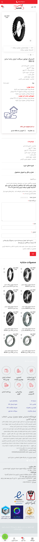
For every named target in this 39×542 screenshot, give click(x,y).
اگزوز (9, 434)
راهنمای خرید (13, 401)
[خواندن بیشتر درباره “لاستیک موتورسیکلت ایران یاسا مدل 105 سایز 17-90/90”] (4, 335)
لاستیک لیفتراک (23, 443)
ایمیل (33, 232)
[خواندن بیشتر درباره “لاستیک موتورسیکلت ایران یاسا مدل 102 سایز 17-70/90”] (4, 313)
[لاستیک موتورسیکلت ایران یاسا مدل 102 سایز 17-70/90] (10, 318)
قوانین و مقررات (31, 408)
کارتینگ (29, 441)
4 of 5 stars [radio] (22, 197)
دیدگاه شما (32, 201)
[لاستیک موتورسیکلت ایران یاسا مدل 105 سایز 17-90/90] (10, 340)
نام (34, 224)
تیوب (17, 434)
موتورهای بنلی (29, 436)
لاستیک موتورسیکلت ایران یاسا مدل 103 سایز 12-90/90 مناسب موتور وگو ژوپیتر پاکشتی (28, 353)
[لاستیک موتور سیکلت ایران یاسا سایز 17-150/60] (27, 274)
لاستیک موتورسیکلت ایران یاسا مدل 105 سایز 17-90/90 (11, 352)
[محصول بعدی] (28, 55)
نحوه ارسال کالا (12, 404)
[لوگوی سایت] (18, 7)
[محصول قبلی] (33, 55)
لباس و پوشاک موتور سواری (11, 436)
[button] (5, 537)
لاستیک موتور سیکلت (26, 50)
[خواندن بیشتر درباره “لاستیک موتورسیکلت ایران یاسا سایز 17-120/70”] (4, 291)
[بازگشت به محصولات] (30, 55)
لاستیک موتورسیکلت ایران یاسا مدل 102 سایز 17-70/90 (11, 329)
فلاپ (12, 434)
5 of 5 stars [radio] (21, 197)
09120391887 (21, 2)
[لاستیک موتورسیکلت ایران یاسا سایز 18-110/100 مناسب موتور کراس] (27, 318)
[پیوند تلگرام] (27, 460)
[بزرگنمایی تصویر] (30, 40)
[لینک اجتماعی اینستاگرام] (32, 460)
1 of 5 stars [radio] (27, 197)
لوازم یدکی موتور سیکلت (16, 431)
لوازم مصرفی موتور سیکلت (20, 48)
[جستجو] (2, 2)
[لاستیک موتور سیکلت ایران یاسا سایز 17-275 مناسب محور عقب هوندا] (10, 274)
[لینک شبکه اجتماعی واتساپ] (30, 460)
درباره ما (33, 401)
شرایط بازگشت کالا (12, 408)
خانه (32, 48)
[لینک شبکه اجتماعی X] (34, 460)
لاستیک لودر (31, 443)
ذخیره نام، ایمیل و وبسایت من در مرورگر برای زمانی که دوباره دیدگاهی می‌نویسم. (19, 241)
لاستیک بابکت (16, 443)
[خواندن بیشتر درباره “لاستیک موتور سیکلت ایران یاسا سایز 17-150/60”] (21, 269)
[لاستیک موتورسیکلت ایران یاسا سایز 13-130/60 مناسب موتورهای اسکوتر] (27, 296)
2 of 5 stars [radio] (25, 197)
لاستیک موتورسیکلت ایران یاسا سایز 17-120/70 (11, 307)
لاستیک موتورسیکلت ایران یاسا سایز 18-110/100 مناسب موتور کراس (28, 330)
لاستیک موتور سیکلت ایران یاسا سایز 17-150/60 (28, 285)
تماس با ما (33, 404)
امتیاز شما (33, 197)
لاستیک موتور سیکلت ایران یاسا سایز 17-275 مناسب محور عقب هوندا (10, 286)
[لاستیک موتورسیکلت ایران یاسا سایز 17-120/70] (10, 296)
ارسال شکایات (32, 411)
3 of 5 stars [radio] (24, 197)
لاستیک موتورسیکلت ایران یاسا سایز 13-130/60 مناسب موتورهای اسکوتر (28, 308)
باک (14, 434)
